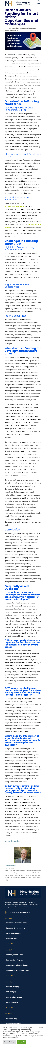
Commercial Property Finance (17, 970)
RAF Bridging (11, 992)
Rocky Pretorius (13, 28)
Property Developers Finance (17, 965)
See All (10, 944)
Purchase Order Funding (15, 928)
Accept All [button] (21, 1042)
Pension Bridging (12, 986)
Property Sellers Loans (14, 955)
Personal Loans (12, 1002)
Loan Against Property (14, 960)
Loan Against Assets (14, 997)
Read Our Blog (11, 1018)
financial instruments (14, 206)
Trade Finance (11, 938)
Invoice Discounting (13, 933)
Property (14, 30)
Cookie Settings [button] (9, 1042)
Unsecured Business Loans (16, 923)
